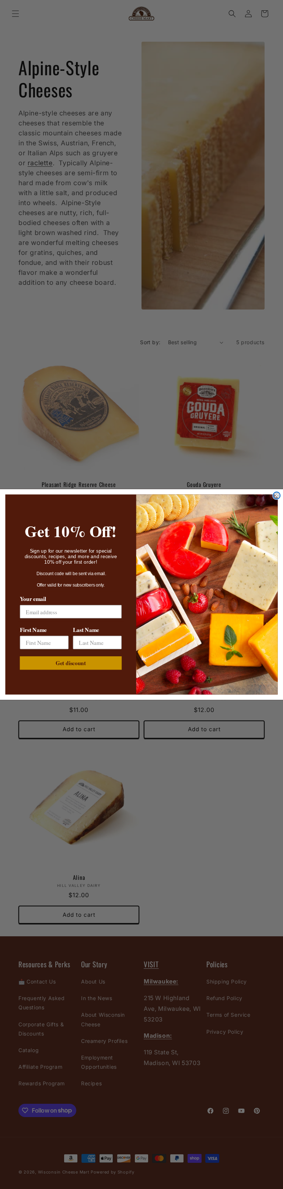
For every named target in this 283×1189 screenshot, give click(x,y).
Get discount (71, 663)
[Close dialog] (276, 495)
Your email (33, 599)
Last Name (86, 630)
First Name (33, 630)
